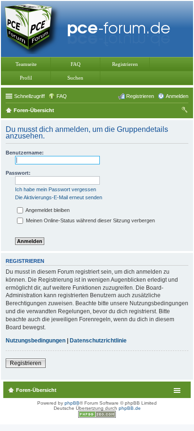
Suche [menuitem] (185, 111)
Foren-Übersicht (36, 390)
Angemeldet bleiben (47, 210)
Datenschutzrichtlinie (98, 340)
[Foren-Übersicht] (89, 28)
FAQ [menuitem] (62, 96)
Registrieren (125, 64)
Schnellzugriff (29, 96)
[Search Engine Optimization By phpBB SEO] (97, 416)
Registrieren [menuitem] (140, 96)
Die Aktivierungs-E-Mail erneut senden (58, 197)
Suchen (75, 78)
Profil (26, 78)
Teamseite (26, 64)
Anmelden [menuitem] (177, 96)
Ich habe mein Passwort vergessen (55, 189)
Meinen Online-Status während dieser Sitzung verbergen (89, 220)
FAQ (76, 64)
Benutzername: (25, 152)
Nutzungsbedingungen (35, 340)
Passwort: (18, 173)
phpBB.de (130, 408)
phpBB (72, 403)
